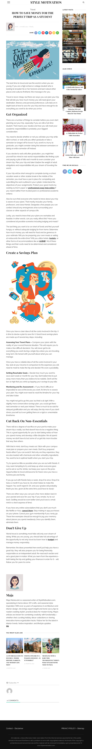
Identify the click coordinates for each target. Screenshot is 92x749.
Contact (9, 728)
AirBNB (42, 241)
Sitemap (80, 728)
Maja (16, 27)
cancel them (27, 511)
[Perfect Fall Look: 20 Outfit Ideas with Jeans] (74, 149)
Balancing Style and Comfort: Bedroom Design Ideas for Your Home (74, 111)
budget (51, 540)
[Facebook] (6, 626)
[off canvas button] (8, 2)
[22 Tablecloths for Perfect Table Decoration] (74, 127)
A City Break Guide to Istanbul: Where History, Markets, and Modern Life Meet (14, 660)
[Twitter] (70, 171)
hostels (52, 238)
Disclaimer (19, 728)
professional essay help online (41, 188)
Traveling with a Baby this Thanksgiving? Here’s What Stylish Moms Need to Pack (50, 660)
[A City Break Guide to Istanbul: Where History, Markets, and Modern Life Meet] (14, 645)
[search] (83, 2)
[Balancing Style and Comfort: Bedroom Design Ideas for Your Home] (74, 103)
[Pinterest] (8, 626)
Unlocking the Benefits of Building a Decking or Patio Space (74, 41)
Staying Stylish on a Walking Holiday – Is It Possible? (32, 658)
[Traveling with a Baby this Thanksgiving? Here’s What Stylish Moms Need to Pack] (50, 645)
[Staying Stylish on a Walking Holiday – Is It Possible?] (32, 645)
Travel (32, 10)
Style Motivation (46, 2)
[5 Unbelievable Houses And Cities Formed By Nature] (74, 81)
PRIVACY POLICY (68, 728)
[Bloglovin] (79, 171)
